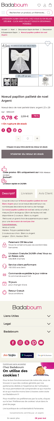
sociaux (6, 175)
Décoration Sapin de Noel (28, 29)
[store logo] (14, 5)
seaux (47, 172)
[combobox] (29, 12)
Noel (13, 29)
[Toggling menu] (3, 12)
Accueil (4, 29)
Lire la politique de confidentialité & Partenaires (23, 408)
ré (44, 172)
